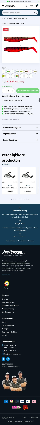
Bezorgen (5, 329)
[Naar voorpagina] (10, 6)
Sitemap (24, 417)
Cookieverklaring (8, 312)
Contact (4, 322)
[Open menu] (3, 6)
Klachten (5, 335)
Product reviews (10, 140)
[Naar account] (26, 6)
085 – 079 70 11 (10, 351)
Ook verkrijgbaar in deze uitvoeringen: (15, 96)
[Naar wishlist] (31, 6)
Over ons (5, 299)
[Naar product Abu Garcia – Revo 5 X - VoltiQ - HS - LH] (10, 175)
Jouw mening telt (8, 302)
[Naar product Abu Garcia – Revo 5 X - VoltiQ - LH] (28, 175)
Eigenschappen (9, 133)
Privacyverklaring (8, 309)
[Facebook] (3, 359)
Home (3, 18)
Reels (10, 185)
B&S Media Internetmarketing (25, 421)
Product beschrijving (12, 127)
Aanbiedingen (7, 119)
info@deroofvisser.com (12, 354)
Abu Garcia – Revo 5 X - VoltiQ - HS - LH (10, 188)
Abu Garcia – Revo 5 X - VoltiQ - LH (27, 188)
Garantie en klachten (9, 332)
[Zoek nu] (35, 12)
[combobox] (20, 12)
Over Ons (6, 275)
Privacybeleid (34, 417)
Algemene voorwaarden (10, 305)
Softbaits (9, 18)
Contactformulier (8, 325)
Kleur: (4, 68)
